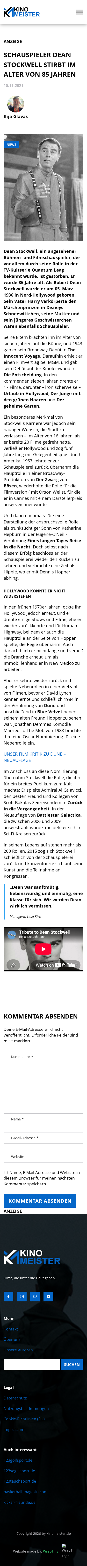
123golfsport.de (18, 1460)
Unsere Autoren (18, 1350)
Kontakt (11, 1329)
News (11, 144)
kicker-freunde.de (20, 1502)
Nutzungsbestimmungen (26, 1408)
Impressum (14, 1429)
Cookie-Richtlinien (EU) (24, 1419)
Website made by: (35, 1551)
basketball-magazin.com (26, 1491)
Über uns (12, 1339)
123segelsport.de (19, 1470)
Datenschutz (15, 1398)
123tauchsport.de (20, 1481)
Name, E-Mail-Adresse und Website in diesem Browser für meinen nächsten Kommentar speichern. (42, 1178)
